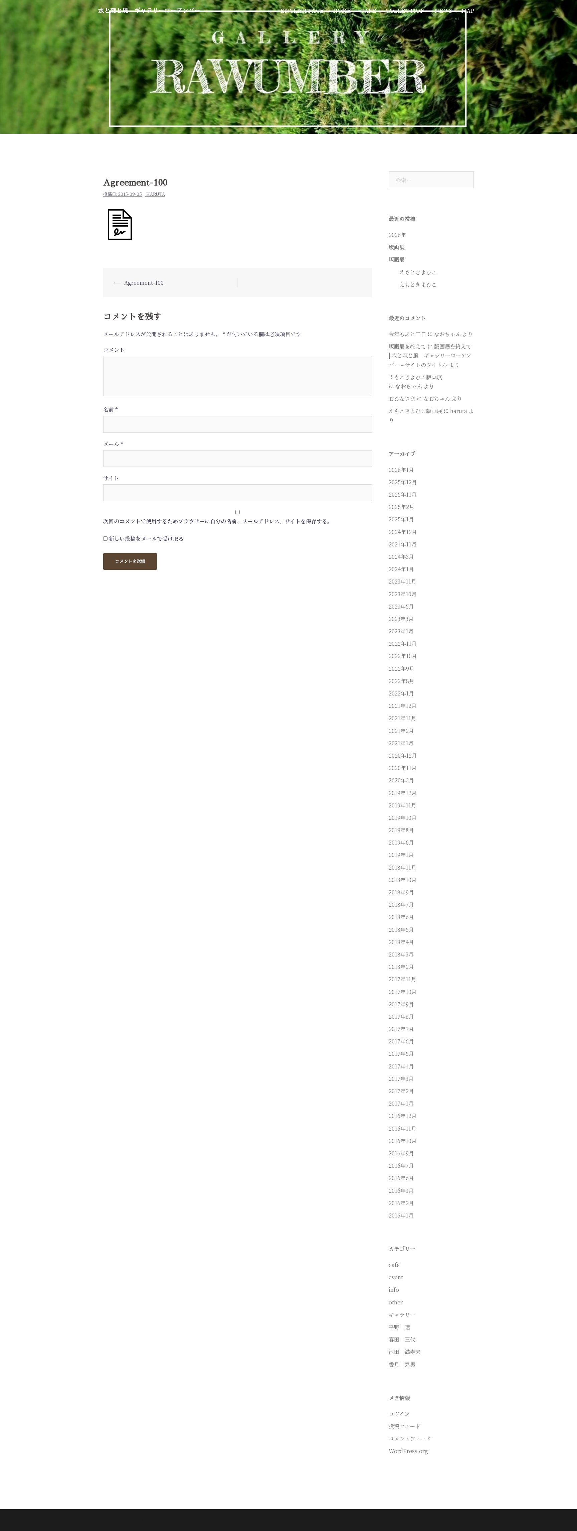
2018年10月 (403, 880)
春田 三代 (402, 1339)
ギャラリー (402, 1314)
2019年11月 (402, 805)
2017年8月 (401, 1016)
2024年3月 (401, 556)
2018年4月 (401, 942)
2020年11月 (403, 768)
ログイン (399, 1414)
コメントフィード (410, 1438)
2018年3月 (401, 954)
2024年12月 (403, 532)
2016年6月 (401, 1178)
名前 (110, 409)
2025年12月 (403, 482)
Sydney (213, 1520)
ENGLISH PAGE (302, 10)
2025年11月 (403, 494)
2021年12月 (403, 706)
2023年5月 (401, 606)
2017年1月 (401, 1103)
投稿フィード (404, 1426)
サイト (111, 478)
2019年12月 (403, 793)
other (396, 1302)
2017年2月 (401, 1091)
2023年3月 (401, 619)
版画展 (397, 247)
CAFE (368, 10)
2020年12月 (403, 755)
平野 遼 (399, 1327)
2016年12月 (403, 1116)
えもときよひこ (413, 272)
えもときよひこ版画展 (453, 377)
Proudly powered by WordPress (139, 1520)
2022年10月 (403, 656)
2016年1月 (401, 1215)
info (394, 1289)
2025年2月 (401, 507)
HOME (342, 10)
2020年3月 (401, 780)
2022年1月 (401, 693)
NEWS (443, 10)
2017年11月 (402, 979)
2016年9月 (401, 1153)
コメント (114, 350)
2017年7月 (401, 1029)
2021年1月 (401, 743)
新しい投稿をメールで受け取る (146, 538)
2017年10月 (403, 992)
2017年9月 (401, 1004)
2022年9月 (401, 668)
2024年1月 (401, 569)
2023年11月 (402, 581)
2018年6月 (401, 917)
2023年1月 (401, 631)
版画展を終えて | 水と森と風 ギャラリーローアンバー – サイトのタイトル (430, 355)
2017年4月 (401, 1066)
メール (113, 444)
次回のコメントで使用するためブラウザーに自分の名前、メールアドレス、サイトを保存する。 (218, 521)
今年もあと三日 (407, 334)
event (396, 1277)
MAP (467, 10)
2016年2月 (401, 1203)
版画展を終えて (407, 346)
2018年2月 (401, 967)
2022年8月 (401, 681)
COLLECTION (405, 10)
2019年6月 (401, 842)
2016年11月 (402, 1128)
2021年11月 (402, 718)
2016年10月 (403, 1141)
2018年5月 (401, 929)
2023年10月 (403, 594)
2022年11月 (403, 643)
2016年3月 (401, 1190)
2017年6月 (401, 1041)
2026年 (397, 235)
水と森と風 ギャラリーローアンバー (149, 11)
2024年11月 (403, 544)
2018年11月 (402, 867)
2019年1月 (401, 855)
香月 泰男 (402, 1364)
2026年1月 (401, 470)
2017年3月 (401, 1078)
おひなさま (402, 398)
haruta (155, 194)
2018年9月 (401, 892)
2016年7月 (401, 1165)
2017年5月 (401, 1053)
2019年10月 (403, 817)
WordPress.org (408, 1451)
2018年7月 (401, 904)
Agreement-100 (144, 282)
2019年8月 (401, 830)
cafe (394, 1265)
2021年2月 (401, 731)
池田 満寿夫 (405, 1352)
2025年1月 (401, 519)
